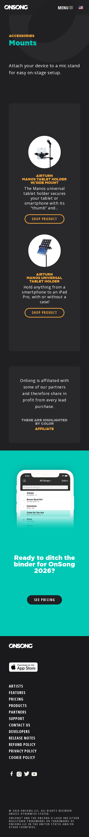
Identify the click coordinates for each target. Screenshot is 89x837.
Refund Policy (22, 744)
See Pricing (44, 599)
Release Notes (22, 738)
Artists (16, 686)
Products (18, 705)
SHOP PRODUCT (44, 218)
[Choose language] (81, 8)
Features (17, 692)
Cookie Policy (22, 757)
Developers (19, 731)
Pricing (16, 699)
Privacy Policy (23, 751)
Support (16, 718)
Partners (17, 712)
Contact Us (19, 725)
